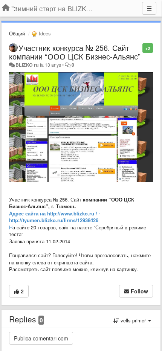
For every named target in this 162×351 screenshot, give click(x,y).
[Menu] (149, 8)
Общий (17, 33)
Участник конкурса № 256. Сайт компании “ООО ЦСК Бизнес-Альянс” (75, 52)
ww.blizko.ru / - (82, 213)
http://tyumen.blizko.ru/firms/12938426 (53, 220)
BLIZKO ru (27, 64)
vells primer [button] (133, 320)
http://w (55, 213)
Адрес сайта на (28, 213)
